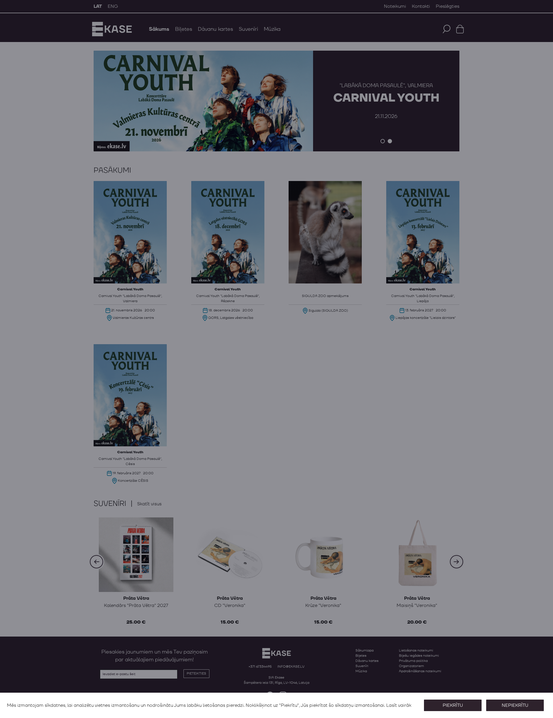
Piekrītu (453, 705)
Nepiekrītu (515, 705)
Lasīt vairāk (398, 705)
